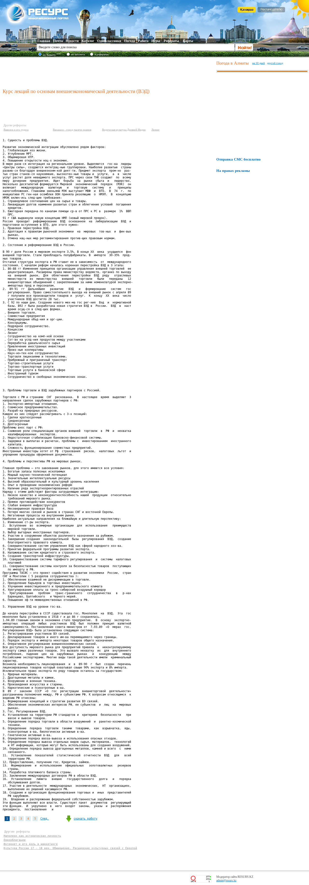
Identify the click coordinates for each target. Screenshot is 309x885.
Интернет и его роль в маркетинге (31, 844)
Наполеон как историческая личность (32, 835)
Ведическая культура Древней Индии (124, 129)
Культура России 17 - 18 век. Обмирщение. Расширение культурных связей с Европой (70, 848)
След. (44, 818)
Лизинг (155, 129)
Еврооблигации (15, 840)
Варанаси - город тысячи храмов (72, 129)
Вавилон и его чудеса (16, 129)
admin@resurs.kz (226, 880)
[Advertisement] (108, 72)
